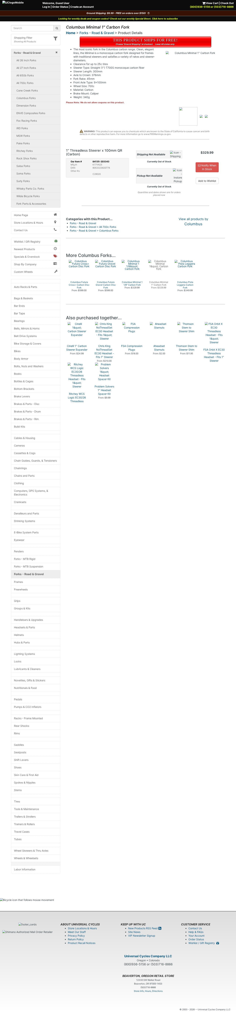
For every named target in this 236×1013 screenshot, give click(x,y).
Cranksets (20, 502)
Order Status (60, 6)
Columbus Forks (26, 98)
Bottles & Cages (23, 381)
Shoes (17, 767)
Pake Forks (23, 143)
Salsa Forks (23, 165)
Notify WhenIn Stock (208, 167)
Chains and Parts (24, 475)
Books (17, 373)
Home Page (21, 215)
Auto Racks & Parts (25, 286)
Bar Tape (19, 313)
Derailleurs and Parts (26, 513)
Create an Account (82, 6)
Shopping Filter (23, 37)
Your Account (196, 935)
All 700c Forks (24, 82)
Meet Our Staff (77, 931)
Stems (18, 790)
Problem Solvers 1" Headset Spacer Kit (104, 390)
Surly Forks (23, 181)
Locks (17, 661)
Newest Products (24, 249)
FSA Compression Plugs (131, 347)
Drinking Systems (24, 521)
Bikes (17, 351)
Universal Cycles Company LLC (148, 956)
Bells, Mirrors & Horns (26, 328)
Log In (46, 6)
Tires (17, 801)
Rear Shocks (21, 725)
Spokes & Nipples (24, 782)
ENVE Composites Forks (30, 113)
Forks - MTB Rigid (24, 558)
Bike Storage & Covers (27, 343)
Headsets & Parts (24, 627)
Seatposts (20, 752)
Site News (134, 931)
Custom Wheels (23, 271)
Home (70, 33)
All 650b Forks (25, 75)
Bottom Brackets (24, 388)
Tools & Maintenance (26, 809)
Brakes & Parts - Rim (26, 419)
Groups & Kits (22, 608)
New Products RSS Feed (143, 928)
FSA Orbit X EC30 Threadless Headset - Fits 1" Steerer (214, 355)
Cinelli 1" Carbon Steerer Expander (76, 347)
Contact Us (20, 230)
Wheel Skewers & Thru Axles (31, 850)
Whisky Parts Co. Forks (30, 188)
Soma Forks (23, 173)
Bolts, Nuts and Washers (28, 366)
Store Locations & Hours (28, 222)
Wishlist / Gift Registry (27, 241)
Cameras (19, 445)
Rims (17, 733)
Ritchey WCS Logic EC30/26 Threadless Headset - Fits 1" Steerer (77, 401)
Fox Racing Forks (26, 120)
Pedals (18, 699)
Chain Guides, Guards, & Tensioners (35, 460)
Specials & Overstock (27, 256)
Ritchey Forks (24, 150)
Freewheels (21, 589)
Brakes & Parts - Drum (27, 411)
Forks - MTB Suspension (28, 566)
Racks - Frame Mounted (28, 718)
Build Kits (19, 426)
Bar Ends (19, 305)
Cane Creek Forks (27, 90)
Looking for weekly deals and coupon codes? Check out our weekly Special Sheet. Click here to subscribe (118, 18)
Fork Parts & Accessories (31, 203)
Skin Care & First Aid (26, 774)
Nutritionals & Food (25, 687)
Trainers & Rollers (24, 824)
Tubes (17, 839)
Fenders (19, 551)
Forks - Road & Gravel (29, 574)
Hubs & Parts (22, 642)
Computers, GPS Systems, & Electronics (31, 492)
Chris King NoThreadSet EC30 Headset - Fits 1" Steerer (104, 351)
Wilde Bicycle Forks (28, 196)
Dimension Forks (26, 105)
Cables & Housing (24, 438)
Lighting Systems (24, 653)
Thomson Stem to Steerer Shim (186, 347)
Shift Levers (21, 759)
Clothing (19, 483)
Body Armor (21, 358)
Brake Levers (22, 396)
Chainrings (20, 468)
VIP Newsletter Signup (141, 935)
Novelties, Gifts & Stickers (29, 680)
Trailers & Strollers (25, 816)
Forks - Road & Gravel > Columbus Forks (94, 230)
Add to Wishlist (207, 180)
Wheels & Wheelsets (26, 858)
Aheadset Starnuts (159, 347)
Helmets (19, 634)
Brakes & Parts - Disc (26, 403)
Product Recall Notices (81, 943)
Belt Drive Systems (25, 336)
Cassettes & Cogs (24, 453)
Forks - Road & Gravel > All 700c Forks (93, 226)
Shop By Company (25, 264)
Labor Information (24, 869)
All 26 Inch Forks (26, 60)
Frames (18, 581)
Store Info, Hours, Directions (148, 991)
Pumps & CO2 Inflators (27, 706)
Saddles (19, 744)
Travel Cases (22, 831)
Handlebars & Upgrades (28, 619)
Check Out (227, 3)
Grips (17, 600)
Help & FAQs (195, 931)
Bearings (19, 320)
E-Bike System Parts (26, 532)
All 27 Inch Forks (26, 67)
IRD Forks (22, 128)
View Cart (211, 3)
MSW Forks (23, 135)
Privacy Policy (76, 935)
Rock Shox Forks (26, 158)
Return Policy (76, 939)
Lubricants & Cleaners (27, 668)
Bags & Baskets (23, 298)
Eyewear (19, 539)
